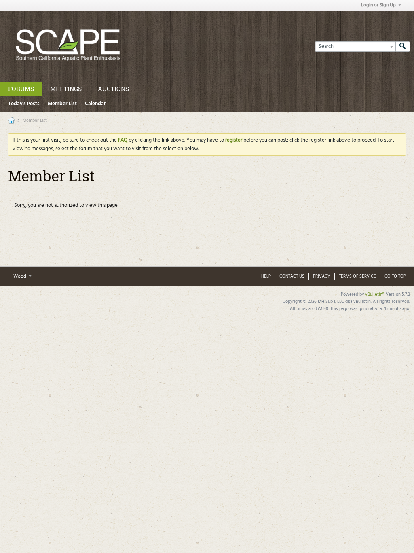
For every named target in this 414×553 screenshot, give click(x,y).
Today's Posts (24, 104)
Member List (62, 104)
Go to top (395, 276)
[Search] (402, 46)
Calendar (95, 104)
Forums (21, 89)
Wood (20, 276)
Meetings (66, 89)
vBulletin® (374, 294)
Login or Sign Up (378, 5)
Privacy (321, 276)
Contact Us (291, 276)
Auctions (113, 89)
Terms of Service (357, 276)
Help (266, 276)
